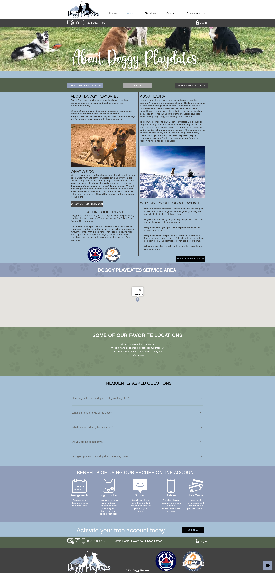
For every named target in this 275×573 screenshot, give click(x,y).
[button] (172, 172)
